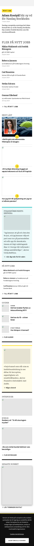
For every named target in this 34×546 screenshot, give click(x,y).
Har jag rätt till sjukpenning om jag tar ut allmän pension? (17, 199)
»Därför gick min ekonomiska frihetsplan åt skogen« (13, 140)
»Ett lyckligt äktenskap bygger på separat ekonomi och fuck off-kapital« (17, 170)
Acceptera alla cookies (17, 540)
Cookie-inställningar (17, 534)
